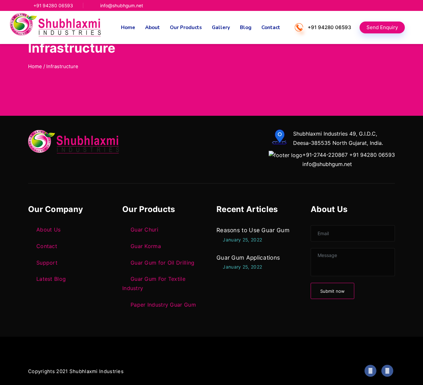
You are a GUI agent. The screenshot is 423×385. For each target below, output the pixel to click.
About (152, 27)
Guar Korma (146, 246)
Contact (270, 27)
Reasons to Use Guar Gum (252, 230)
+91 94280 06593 (53, 5)
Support (47, 262)
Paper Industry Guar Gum (163, 304)
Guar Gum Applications (248, 257)
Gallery (221, 27)
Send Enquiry (382, 27)
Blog (245, 27)
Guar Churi (144, 229)
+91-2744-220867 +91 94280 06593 (348, 154)
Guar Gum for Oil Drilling (163, 262)
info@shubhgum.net (121, 5)
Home (128, 27)
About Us (48, 229)
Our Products (186, 27)
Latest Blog (51, 279)
